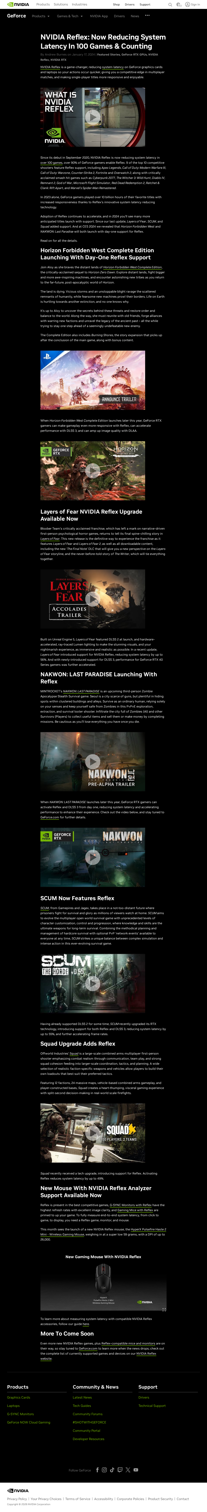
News (135, 16)
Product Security (160, 1499)
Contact (183, 1499)
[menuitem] (43, 4)
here (86, 1324)
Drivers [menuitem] (129, 4)
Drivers (119, 16)
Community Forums (87, 1414)
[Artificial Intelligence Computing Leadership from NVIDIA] (18, 4)
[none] (170, 3)
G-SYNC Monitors (20, 1414)
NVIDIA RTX (59, 60)
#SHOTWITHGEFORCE (89, 1422)
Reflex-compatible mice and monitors (128, 1343)
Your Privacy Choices (46, 1499)
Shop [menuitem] (116, 4)
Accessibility (103, 1499)
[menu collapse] (92, 4)
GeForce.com (49, 817)
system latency (113, 67)
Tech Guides (82, 1406)
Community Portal (86, 1431)
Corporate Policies (130, 1499)
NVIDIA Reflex (50, 67)
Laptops (13, 1406)
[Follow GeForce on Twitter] (128, 1469)
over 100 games (51, 163)
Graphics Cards (18, 1397)
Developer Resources (88, 1439)
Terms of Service (77, 1499)
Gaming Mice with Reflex (135, 1210)
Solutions (61, 4)
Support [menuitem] (145, 4)
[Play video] (92, 117)
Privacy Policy (17, 1499)
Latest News (82, 1397)
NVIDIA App (99, 16)
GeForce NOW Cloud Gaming (28, 1422)
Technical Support (152, 1406)
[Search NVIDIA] (170, 4)
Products (43, 4)
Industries (79, 4)
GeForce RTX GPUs (134, 54)
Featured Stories (108, 54)
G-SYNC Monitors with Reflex (131, 1205)
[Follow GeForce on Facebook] (97, 1469)
